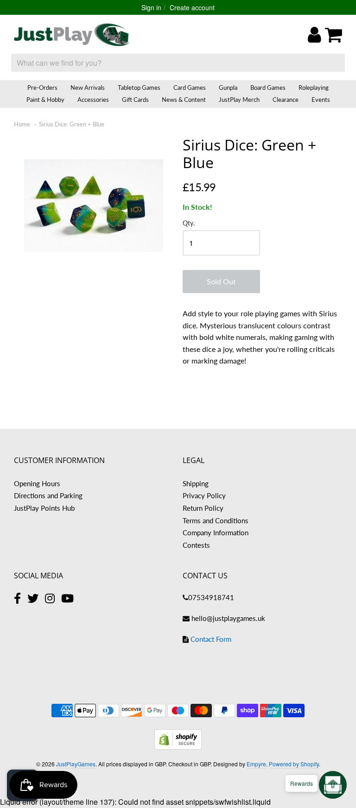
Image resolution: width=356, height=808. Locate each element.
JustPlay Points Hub (44, 508)
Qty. (189, 223)
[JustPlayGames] (72, 34)
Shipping (196, 483)
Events (321, 99)
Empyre (256, 764)
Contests (196, 545)
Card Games (189, 87)
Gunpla (228, 87)
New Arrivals (87, 87)
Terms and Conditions (215, 520)
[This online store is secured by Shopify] (178, 746)
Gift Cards (135, 99)
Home (22, 124)
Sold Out (221, 281)
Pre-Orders (42, 87)
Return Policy (203, 508)
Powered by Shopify (294, 764)
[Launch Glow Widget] (333, 785)
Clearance (286, 99)
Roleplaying (314, 87)
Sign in (151, 7)
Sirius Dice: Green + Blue (71, 124)
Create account (192, 7)
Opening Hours (37, 483)
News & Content (184, 99)
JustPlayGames (75, 764)
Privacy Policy (204, 495)
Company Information (215, 532)
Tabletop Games (139, 87)
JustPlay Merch (239, 99)
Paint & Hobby (45, 99)
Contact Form (211, 639)
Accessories (93, 99)
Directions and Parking (48, 495)
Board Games (268, 87)
